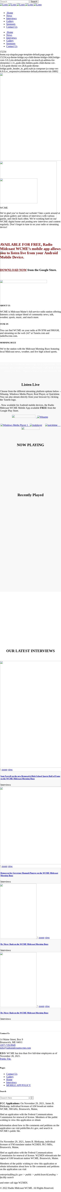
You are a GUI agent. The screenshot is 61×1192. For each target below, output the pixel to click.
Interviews (11, 1082)
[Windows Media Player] (15, 425)
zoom (4, 769)
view (10, 769)
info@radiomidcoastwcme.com (15, 1048)
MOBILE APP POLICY (18, 1085)
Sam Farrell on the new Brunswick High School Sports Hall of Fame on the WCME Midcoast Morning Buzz (30, 777)
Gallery (10, 1076)
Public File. (5, 1059)
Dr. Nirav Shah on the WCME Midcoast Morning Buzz (24, 944)
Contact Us (11, 1074)
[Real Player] (36, 425)
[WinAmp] (42, 417)
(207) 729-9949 (7, 1045)
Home (9, 1079)
